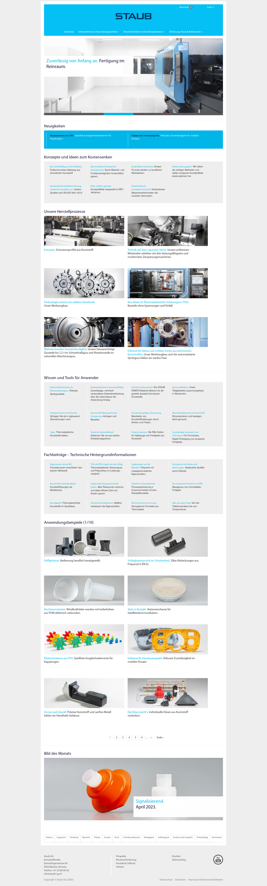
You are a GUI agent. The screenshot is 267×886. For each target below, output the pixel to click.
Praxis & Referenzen (185, 32)
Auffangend (163, 837)
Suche (210, 7)
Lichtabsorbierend (131, 837)
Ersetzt (107, 837)
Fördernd (74, 837)
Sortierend (216, 837)
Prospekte (121, 856)
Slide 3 (119, 114)
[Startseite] (134, 16)
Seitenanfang (179, 860)
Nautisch (86, 837)
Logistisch (61, 837)
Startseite (69, 32)
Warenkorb (185, 7)
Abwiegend (149, 837)
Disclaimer (180, 880)
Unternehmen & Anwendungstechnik (97, 32)
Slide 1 (59, 114)
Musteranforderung (126, 860)
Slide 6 (208, 114)
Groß (116, 837)
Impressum (205, 880)
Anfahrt (120, 867)
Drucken (176, 856)
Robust (49, 837)
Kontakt (125, 863)
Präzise (97, 837)
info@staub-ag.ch (53, 874)
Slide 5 (178, 114)
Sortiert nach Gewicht (183, 837)
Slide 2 (89, 114)
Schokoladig (202, 837)
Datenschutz (166, 880)
